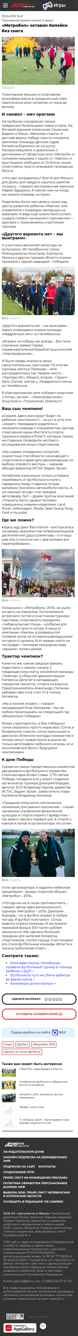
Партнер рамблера (37, 1316)
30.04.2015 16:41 (12, 16)
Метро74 (8, 87)
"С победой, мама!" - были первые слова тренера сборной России (44, 1121)
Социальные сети (18, 1172)
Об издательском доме (23, 1151)
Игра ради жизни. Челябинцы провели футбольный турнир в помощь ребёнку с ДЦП (39, 967)
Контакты (47, 1166)
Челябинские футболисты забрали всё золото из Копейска (43, 1083)
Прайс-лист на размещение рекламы (35, 1177)
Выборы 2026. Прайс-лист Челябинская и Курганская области (36, 1194)
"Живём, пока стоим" (32, 1107)
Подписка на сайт (19, 1166)
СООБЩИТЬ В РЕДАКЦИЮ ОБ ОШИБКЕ (33, 1201)
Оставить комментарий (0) (39, 1014)
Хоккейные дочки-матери (31, 983)
